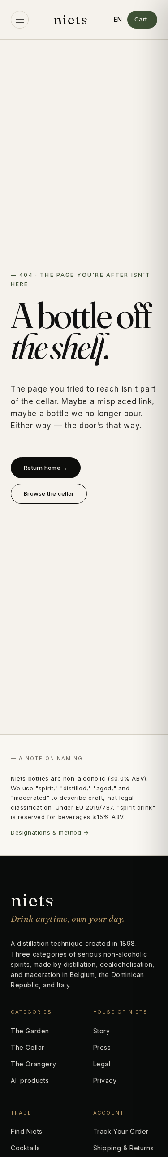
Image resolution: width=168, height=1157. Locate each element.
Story (101, 1031)
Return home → (46, 467)
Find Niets (27, 1131)
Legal (102, 1064)
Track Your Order (121, 1131)
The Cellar (27, 1047)
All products (30, 1080)
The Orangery (33, 1064)
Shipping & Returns (123, 1148)
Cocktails (25, 1148)
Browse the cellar (49, 493)
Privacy (105, 1080)
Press (102, 1047)
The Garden (30, 1031)
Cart (140, 19)
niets (71, 19)
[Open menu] (20, 20)
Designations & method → (50, 832)
